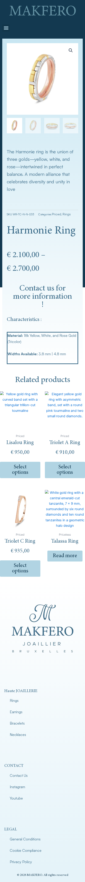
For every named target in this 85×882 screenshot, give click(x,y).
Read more (65, 556)
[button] (6, 28)
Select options (20, 470)
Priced (56, 214)
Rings (67, 214)
